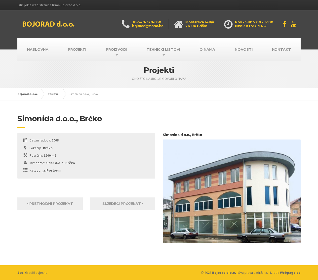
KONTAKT (281, 49)
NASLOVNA (37, 49)
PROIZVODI (116, 49)
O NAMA (207, 49)
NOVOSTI (244, 49)
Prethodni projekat (50, 203)
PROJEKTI (77, 49)
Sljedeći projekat (122, 203)
